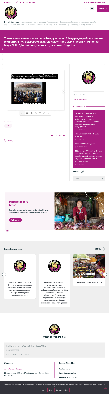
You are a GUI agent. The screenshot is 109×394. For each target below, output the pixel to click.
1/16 (22, 113)
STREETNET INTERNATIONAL (54, 337)
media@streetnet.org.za (13, 369)
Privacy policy (62, 390)
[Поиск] (102, 178)
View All (76, 171)
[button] (85, 8)
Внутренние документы (81, 99)
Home (6, 22)
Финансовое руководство (85, 144)
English (8, 126)
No (50, 390)
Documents (15, 22)
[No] (105, 388)
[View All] (82, 171)
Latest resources (13, 248)
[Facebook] (17, 2)
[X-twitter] (20, 2)
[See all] (103, 248)
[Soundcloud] (33, 2)
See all (98, 249)
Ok (43, 390)
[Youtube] (30, 2)
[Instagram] (27, 2)
